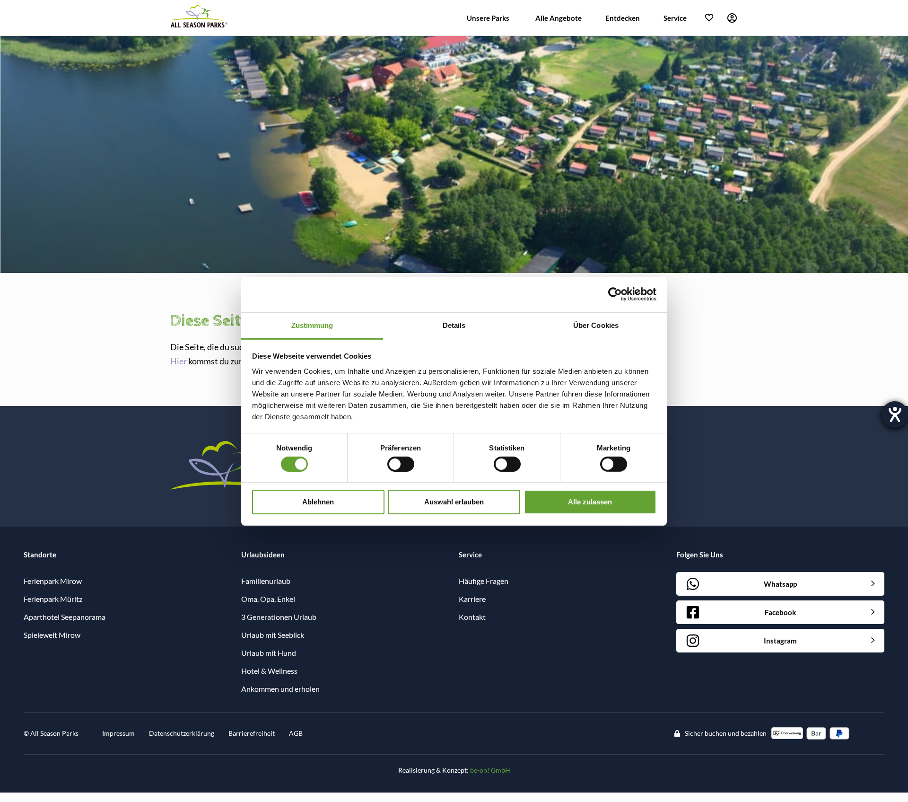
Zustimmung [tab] (312, 325)
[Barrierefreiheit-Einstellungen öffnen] (895, 414)
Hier (178, 361)
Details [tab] (454, 325)
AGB (296, 733)
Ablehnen (318, 502)
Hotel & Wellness (269, 670)
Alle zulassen (590, 502)
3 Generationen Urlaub (278, 616)
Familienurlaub (265, 580)
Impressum (118, 733)
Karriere (472, 598)
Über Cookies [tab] (596, 325)
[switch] (400, 464)
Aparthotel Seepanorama (64, 616)
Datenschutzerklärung (181, 733)
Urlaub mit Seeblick (272, 634)
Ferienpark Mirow (53, 580)
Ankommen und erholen (280, 688)
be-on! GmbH (490, 770)
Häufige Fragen (483, 580)
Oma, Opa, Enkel (268, 598)
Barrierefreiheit (251, 733)
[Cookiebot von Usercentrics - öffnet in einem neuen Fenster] (615, 294)
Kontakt (472, 616)
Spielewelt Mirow (52, 634)
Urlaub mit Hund (268, 652)
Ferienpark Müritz (53, 598)
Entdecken (622, 18)
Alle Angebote (558, 18)
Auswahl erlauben (454, 502)
